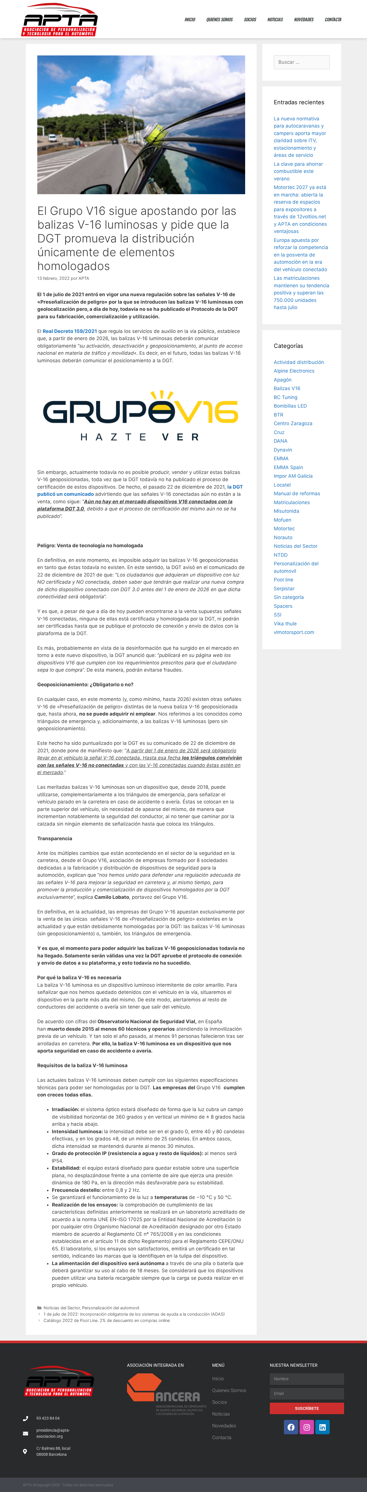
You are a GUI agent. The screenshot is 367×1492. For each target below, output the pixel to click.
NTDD (281, 555)
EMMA (281, 458)
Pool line (283, 580)
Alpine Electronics (294, 371)
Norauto (283, 537)
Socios (250, 19)
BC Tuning (285, 397)
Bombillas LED (290, 406)
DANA (281, 441)
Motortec (284, 528)
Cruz (279, 432)
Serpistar (284, 588)
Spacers (283, 606)
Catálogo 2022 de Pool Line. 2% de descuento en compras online (107, 1320)
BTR (278, 415)
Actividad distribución (299, 362)
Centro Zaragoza (293, 423)
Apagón (283, 380)
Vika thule (285, 624)
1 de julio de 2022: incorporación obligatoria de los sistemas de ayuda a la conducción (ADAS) (134, 1314)
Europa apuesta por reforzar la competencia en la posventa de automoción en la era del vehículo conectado (301, 254)
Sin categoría (289, 597)
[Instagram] (307, 1427)
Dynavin (283, 450)
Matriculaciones (292, 502)
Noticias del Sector (62, 1307)
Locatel (282, 485)
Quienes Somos (219, 19)
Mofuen (282, 520)
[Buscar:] (302, 62)
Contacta (333, 19)
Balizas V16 (287, 388)
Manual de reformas (297, 493)
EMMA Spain (288, 467)
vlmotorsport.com (294, 632)
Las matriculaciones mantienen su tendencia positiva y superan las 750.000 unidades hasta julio (301, 292)
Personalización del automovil (110, 1307)
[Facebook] (291, 1427)
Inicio (189, 19)
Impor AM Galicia (293, 476)
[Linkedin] (322, 1427)
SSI (277, 615)
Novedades (303, 19)
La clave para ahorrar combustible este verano (298, 171)
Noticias (274, 19)
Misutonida (286, 511)
